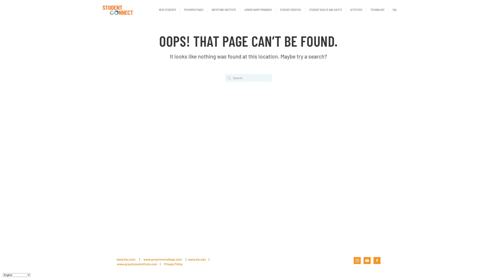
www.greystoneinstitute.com (137, 264)
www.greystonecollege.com (162, 259)
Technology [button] (377, 9)
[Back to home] (117, 9)
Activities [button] (356, 9)
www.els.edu (197, 259)
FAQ (394, 9)
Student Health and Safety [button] (325, 9)
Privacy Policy (173, 264)
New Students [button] (167, 9)
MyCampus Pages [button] (193, 9)
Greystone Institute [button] (224, 9)
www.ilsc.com (125, 259)
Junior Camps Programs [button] (258, 9)
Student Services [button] (290, 9)
